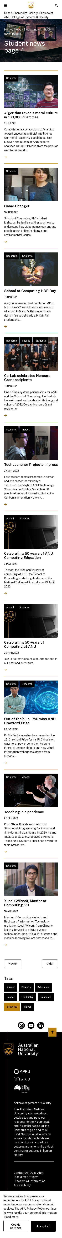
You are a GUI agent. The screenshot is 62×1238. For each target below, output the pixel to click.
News (17, 29)
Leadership (28, 997)
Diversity (26, 987)
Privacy (33, 1177)
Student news (32, 29)
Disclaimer (21, 1177)
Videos (27, 1006)
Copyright (37, 1172)
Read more (11, 1217)
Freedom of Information (29, 1181)
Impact (11, 997)
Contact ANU (22, 1172)
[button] (5, 5)
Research (45, 997)
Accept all (43, 1226)
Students (12, 1006)
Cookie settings (16, 1226)
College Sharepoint (41, 13)
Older (50, 963)
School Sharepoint (15, 13)
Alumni (10, 987)
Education (43, 987)
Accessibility (22, 1185)
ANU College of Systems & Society (26, 17)
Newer (12, 963)
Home (8, 29)
